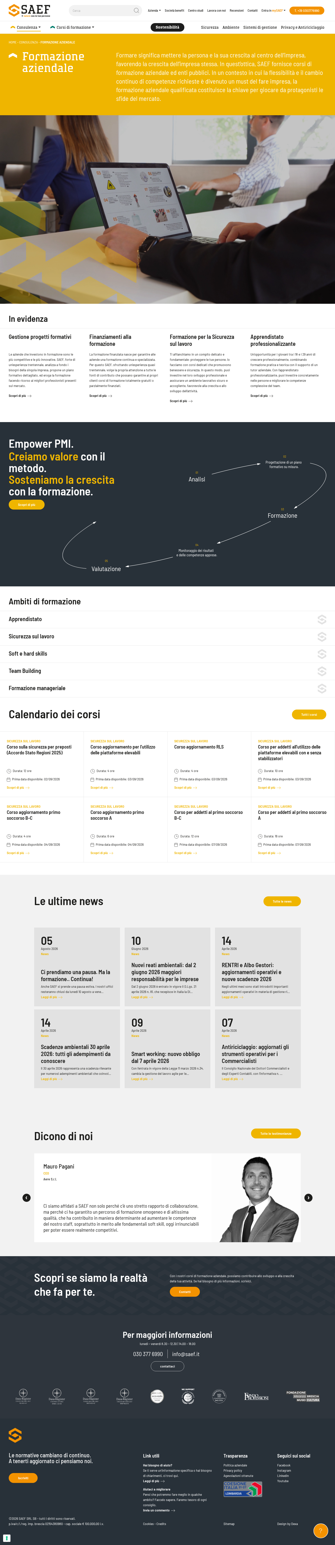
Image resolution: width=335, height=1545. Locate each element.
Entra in (272, 10)
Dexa (294, 1524)
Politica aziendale (235, 1465)
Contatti (253, 10)
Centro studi (195, 10)
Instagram (284, 1470)
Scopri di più (17, 395)
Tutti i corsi (309, 714)
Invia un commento (156, 1510)
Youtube (282, 1481)
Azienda (153, 10)
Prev (26, 1198)
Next (308, 1198)
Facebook (283, 1465)
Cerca (136, 10)
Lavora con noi (216, 10)
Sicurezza (210, 27)
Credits (161, 1524)
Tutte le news (282, 901)
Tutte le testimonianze (276, 1133)
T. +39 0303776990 (306, 10)
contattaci (167, 1366)
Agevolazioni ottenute (238, 1475)
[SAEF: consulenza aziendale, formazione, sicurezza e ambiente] (29, 10)
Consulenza (27, 27)
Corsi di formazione (74, 27)
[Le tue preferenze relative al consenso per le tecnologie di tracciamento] (6, 1538)
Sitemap (229, 1524)
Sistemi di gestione (260, 27)
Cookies (148, 1524)
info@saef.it (185, 1353)
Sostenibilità (167, 27)
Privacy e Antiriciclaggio (302, 27)
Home (12, 42)
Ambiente (231, 27)
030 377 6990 (148, 1353)
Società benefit (174, 10)
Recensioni (237, 10)
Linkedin (283, 1475)
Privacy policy (233, 1470)
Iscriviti (23, 1478)
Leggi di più (151, 1481)
